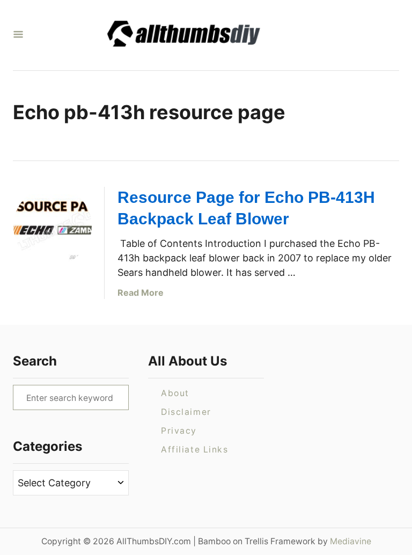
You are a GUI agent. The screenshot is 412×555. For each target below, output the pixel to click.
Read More (140, 292)
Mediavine (350, 541)
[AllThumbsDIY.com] (201, 35)
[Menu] (18, 35)
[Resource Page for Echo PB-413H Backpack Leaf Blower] (52, 226)
